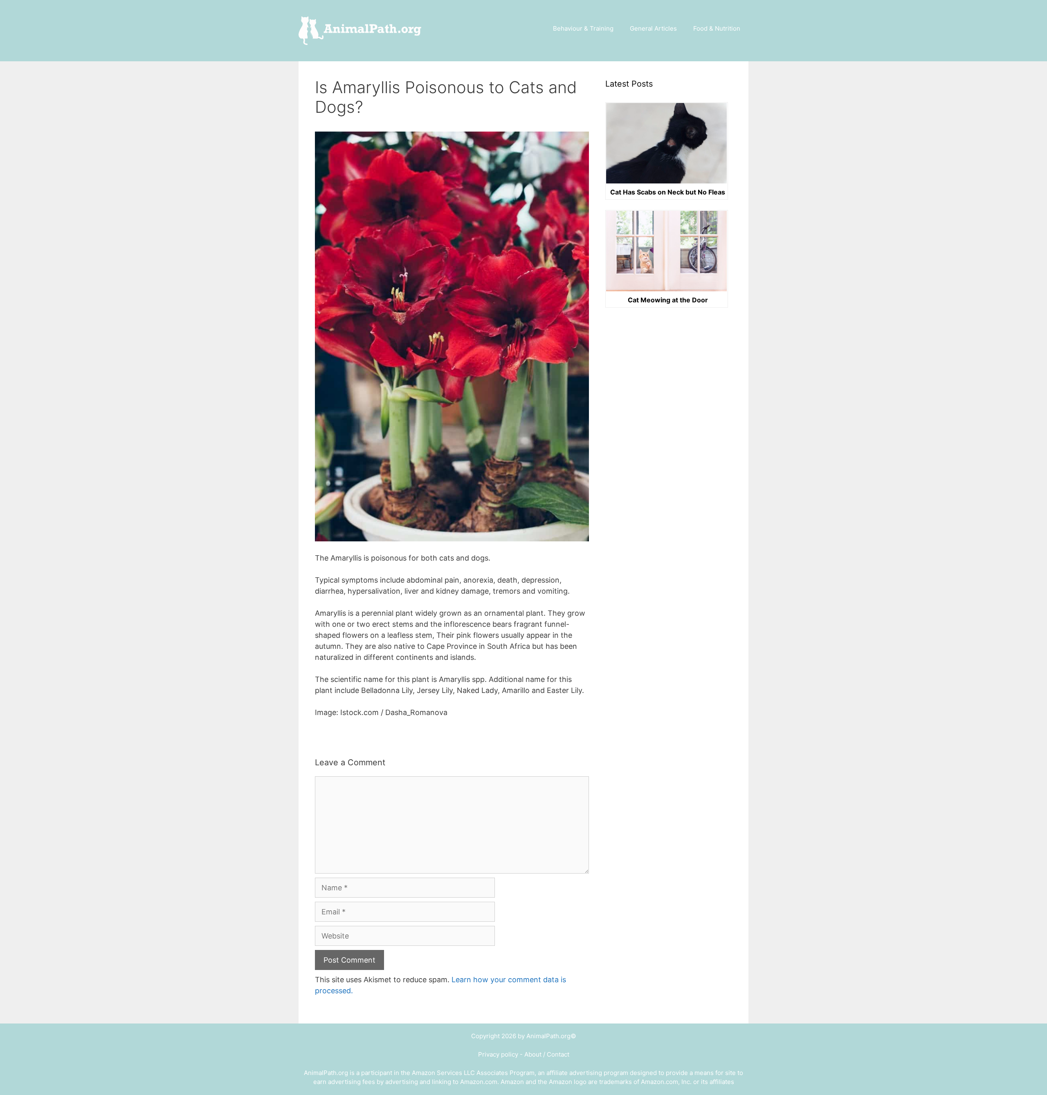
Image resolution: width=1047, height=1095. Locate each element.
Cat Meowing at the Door (668, 300)
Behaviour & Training (583, 28)
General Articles (653, 28)
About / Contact (546, 1054)
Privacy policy (498, 1054)
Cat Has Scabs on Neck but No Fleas (667, 192)
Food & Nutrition (716, 28)
